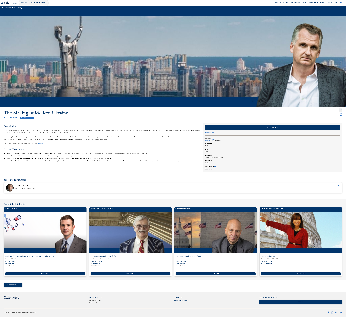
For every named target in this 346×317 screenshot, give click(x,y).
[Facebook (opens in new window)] (328, 312)
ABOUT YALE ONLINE (309, 2)
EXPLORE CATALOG (281, 2)
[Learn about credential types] (215, 166)
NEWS (322, 2)
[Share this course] (340, 110)
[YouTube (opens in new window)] (340, 312)
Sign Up (300, 302)
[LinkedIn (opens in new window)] (336, 312)
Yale (94, 297)
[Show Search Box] (341, 2)
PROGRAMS (295, 2)
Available (271, 127)
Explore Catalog (13, 285)
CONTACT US (331, 2)
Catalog (24, 2)
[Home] (2, 3)
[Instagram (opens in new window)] (332, 312)
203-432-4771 (93, 302)
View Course (45, 273)
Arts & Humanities (27, 118)
